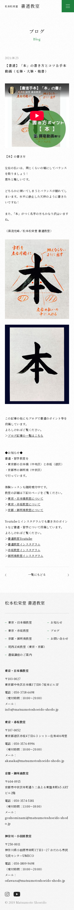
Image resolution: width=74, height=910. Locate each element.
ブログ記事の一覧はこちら (25, 435)
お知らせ (56, 622)
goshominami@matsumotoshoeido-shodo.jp (36, 821)
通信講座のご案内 (20, 655)
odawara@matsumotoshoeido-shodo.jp (35, 881)
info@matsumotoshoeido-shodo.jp (31, 709)
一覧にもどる (37, 574)
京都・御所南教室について (25, 510)
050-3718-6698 (24, 692)
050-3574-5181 (24, 801)
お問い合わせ (59, 639)
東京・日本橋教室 (20, 622)
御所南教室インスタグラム (25, 556)
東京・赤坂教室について (24, 504)
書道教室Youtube (20, 538)
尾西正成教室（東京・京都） (27, 647)
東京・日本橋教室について (25, 498)
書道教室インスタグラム (24, 544)
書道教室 (22, 6)
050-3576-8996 (24, 744)
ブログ (55, 631)
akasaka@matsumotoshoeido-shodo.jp (34, 761)
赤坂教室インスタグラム (24, 550)
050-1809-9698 (24, 863)
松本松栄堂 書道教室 (25, 603)
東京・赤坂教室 (18, 631)
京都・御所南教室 (20, 639)
